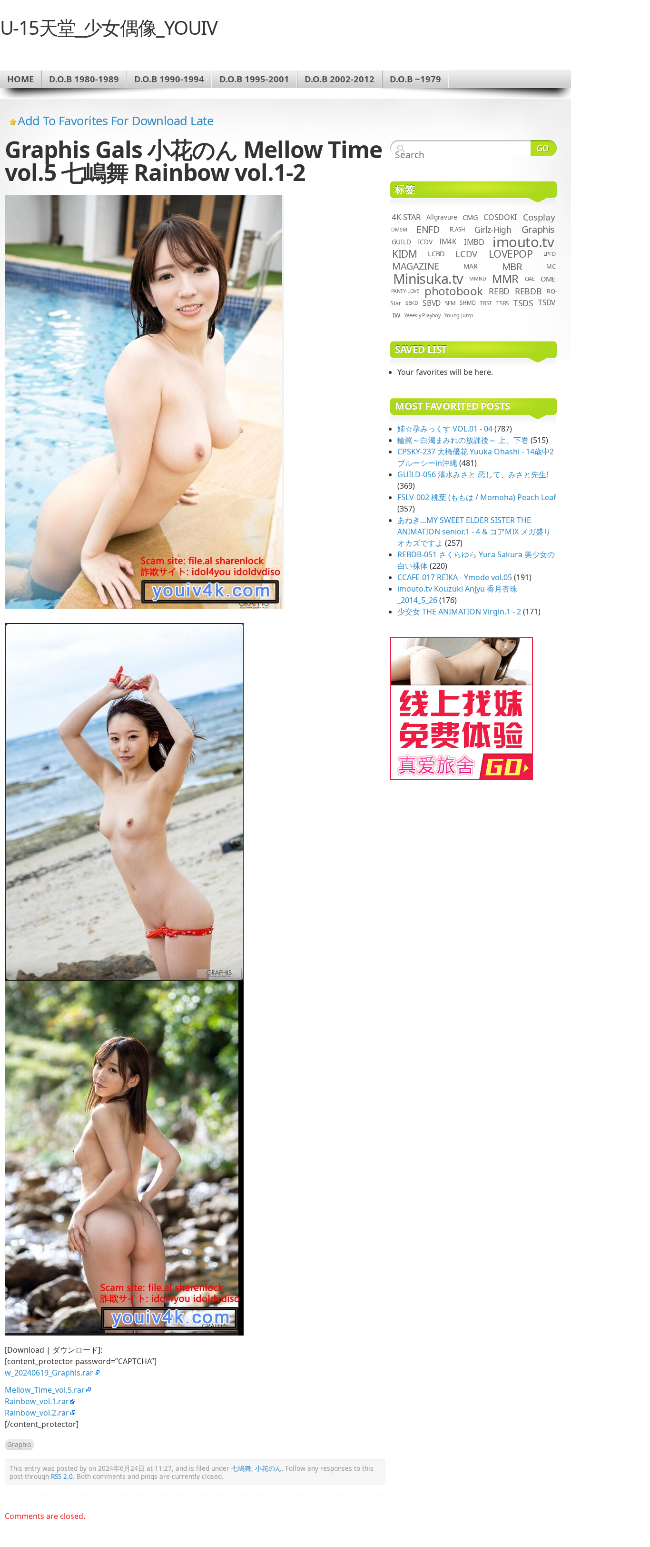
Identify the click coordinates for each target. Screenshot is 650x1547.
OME (548, 278)
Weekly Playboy (422, 315)
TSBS (502, 303)
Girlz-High (493, 229)
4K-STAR (406, 216)
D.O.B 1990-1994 (169, 79)
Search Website (544, 148)
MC (551, 266)
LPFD (549, 253)
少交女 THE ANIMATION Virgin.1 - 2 (459, 611)
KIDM (404, 254)
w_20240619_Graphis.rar (49, 1372)
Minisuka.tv (428, 279)
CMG (470, 217)
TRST (486, 303)
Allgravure (441, 216)
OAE (530, 278)
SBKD (411, 302)
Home (20, 79)
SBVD (432, 303)
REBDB (528, 291)
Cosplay (539, 217)
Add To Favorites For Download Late (115, 120)
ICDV (425, 241)
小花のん (268, 1468)
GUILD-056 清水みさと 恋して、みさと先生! (472, 474)
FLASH (457, 229)
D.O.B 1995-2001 (254, 79)
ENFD (428, 229)
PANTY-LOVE (405, 291)
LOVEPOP (511, 254)
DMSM (399, 229)
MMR (505, 278)
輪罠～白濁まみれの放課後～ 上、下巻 (463, 440)
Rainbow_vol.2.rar (37, 1412)
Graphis (19, 1444)
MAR (470, 266)
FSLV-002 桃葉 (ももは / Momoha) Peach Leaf (476, 497)
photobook (453, 291)
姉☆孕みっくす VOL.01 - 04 (444, 428)
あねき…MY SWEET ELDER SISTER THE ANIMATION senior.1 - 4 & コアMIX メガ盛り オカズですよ (474, 531)
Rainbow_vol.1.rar (37, 1401)
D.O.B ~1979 (415, 79)
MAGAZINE (415, 266)
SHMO (467, 302)
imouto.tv (523, 241)
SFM (450, 303)
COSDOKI (500, 217)
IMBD (474, 241)
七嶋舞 (241, 1468)
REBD (499, 291)
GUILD (401, 241)
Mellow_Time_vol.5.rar (45, 1390)
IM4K (448, 242)
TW (396, 315)
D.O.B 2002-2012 (339, 79)
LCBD (436, 253)
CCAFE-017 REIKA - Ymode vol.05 (454, 577)
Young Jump (458, 315)
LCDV (466, 254)
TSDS (523, 303)
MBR (512, 266)
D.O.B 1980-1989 (84, 79)
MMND (477, 278)
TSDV (546, 303)
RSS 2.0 (62, 1476)
